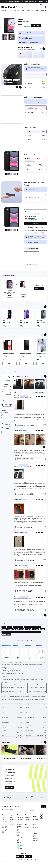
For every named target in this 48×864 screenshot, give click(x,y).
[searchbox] (19, 7)
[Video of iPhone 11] (11, 37)
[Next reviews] (45, 615)
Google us (10, 783)
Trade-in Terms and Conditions (35, 824)
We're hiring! (4, 823)
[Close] (47, 1)
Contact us (12, 817)
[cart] (45, 7)
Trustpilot (4, 824)
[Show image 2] (3, 87)
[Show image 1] (9, 174)
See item (31, 458)
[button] (12, 22)
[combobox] (35, 194)
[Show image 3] (15, 174)
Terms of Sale (35, 821)
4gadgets (33, 230)
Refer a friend (20, 817)
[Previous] (6, 174)
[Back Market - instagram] (3, 827)
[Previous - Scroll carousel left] (40, 48)
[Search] (17, 7)
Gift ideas (27, 826)
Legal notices (35, 838)
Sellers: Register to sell (19, 834)
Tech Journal (27, 817)
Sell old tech (19, 824)
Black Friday (27, 827)
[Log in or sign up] (42, 7)
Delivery (11, 821)
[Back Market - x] (3, 832)
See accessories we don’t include (31, 251)
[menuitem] (17, 10)
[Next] (17, 174)
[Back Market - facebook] (6, 830)
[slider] (3, 406)
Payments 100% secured (19, 841)
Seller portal (19, 837)
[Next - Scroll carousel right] (43, 48)
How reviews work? (7, 394)
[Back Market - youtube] (3, 830)
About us (4, 817)
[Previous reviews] (42, 615)
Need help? (31, 7)
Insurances (19, 822)
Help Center (12, 819)
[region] (31, 54)
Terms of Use (35, 819)
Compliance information (42, 230)
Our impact (4, 821)
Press (3, 819)
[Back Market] (8, 7)
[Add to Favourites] (43, 25)
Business (38, 7)
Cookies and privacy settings (35, 829)
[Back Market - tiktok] (6, 827)
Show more (16, 420)
